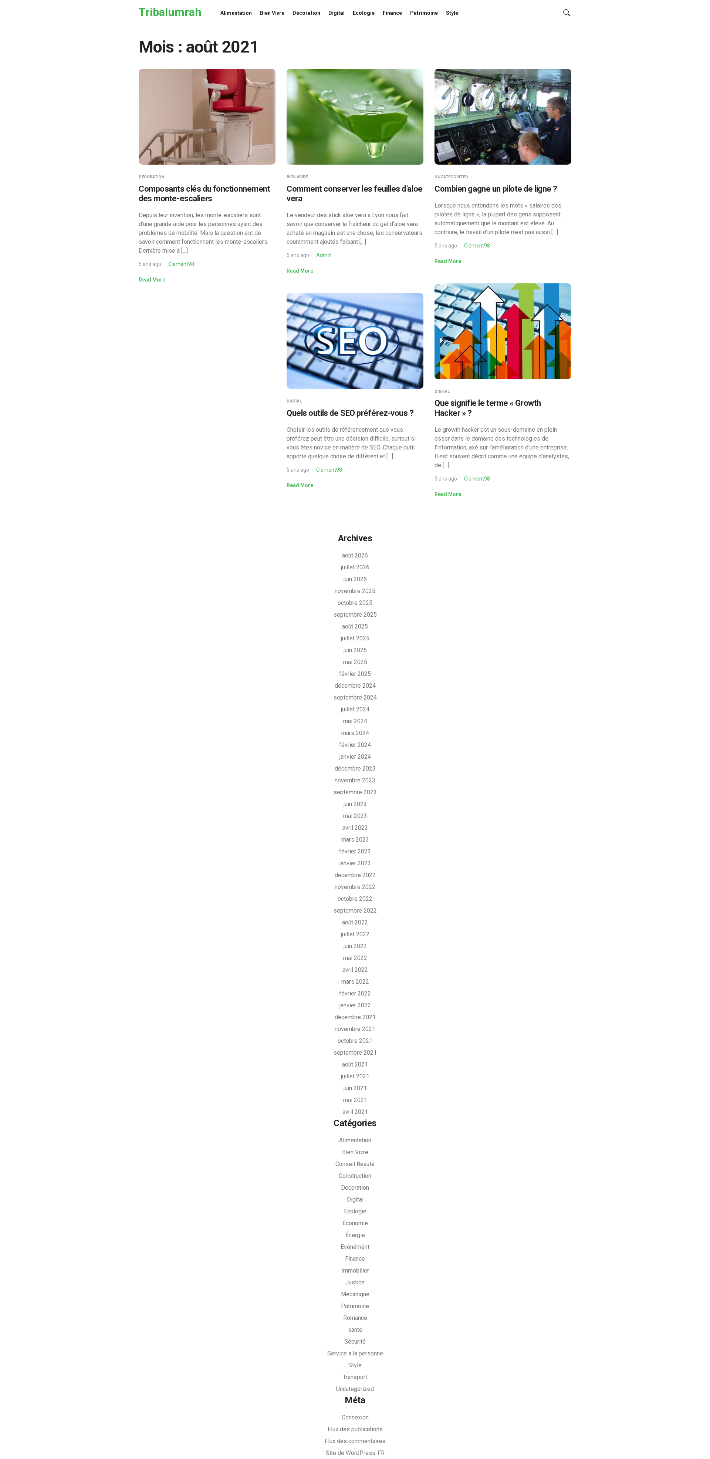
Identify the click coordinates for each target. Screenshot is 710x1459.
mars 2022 (355, 981)
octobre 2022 (355, 898)
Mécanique (355, 1294)
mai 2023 (355, 815)
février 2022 (355, 993)
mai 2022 (355, 957)
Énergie (355, 1235)
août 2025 (355, 626)
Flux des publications (355, 1429)
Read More (152, 280)
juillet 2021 (355, 1076)
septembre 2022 (355, 910)
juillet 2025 (355, 638)
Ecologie (364, 13)
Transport (355, 1377)
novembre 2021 (355, 1028)
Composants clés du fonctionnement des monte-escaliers (204, 193)
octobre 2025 (355, 602)
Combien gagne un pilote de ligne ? (496, 188)
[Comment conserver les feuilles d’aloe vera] (355, 116)
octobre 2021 (355, 1040)
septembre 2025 (355, 614)
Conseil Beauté (355, 1163)
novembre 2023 (355, 780)
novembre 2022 (355, 886)
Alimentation (236, 13)
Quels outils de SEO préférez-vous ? (350, 413)
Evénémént (355, 1246)
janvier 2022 (355, 1005)
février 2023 (355, 851)
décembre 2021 (355, 1017)
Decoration (306, 13)
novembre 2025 (355, 590)
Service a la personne (355, 1353)
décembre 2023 (355, 768)
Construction (355, 1175)
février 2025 (355, 673)
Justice (355, 1282)
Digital (336, 13)
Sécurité (355, 1341)
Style (452, 13)
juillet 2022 (355, 934)
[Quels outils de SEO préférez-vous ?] (355, 340)
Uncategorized (451, 177)
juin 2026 (355, 579)
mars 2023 (355, 839)
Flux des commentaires (355, 1441)
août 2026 (355, 555)
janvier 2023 (355, 863)
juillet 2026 (355, 567)
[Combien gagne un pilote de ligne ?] (503, 116)
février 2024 (355, 744)
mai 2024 (355, 721)
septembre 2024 (355, 697)
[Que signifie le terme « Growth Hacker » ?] (503, 330)
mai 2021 (355, 1099)
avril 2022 (355, 969)
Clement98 (181, 264)
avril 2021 (355, 1111)
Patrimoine (424, 13)
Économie (355, 1223)
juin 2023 (355, 804)
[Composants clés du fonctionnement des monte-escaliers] (207, 116)
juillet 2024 (355, 709)
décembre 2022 (355, 875)
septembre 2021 (355, 1052)
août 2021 (355, 1064)
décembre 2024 (355, 685)
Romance (355, 1317)
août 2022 (355, 922)
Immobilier (355, 1270)
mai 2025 (355, 662)
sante (355, 1329)
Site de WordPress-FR (355, 1452)
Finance (392, 13)
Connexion (355, 1417)
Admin (324, 255)
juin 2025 (355, 650)
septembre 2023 (355, 792)
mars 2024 (355, 733)
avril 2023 (355, 827)
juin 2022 (355, 946)
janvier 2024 (355, 756)
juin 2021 (355, 1088)
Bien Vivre (272, 13)
